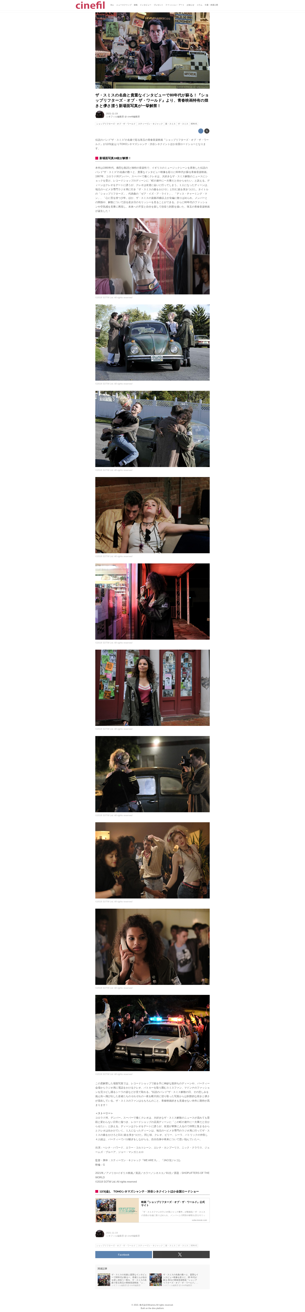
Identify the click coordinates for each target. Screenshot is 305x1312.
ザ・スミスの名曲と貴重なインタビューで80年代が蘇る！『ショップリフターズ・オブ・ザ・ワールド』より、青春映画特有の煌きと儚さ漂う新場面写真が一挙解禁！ (152, 100)
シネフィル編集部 (115, 116)
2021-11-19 (112, 113)
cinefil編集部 (133, 116)
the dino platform (156, 1308)
